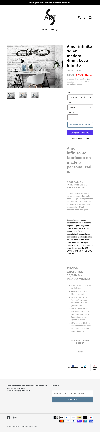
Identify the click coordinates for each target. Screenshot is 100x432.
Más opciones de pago (80, 138)
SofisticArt (16, 426)
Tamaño (70, 92)
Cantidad (71, 112)
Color (69, 102)
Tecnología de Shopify (29, 426)
